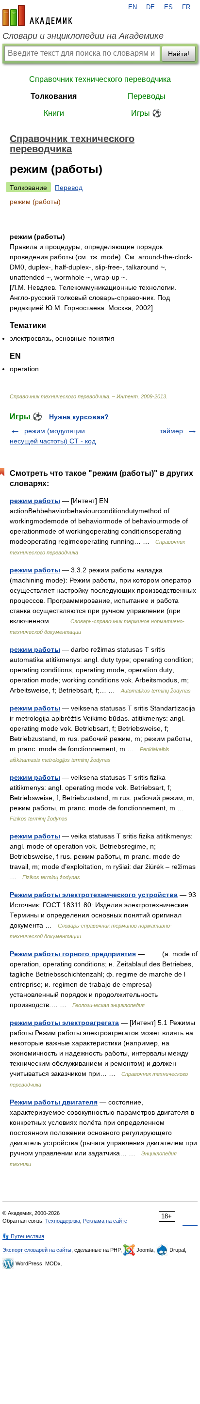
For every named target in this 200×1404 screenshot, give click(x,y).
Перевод (69, 187)
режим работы (35, 501)
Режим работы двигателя (54, 1102)
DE (150, 7)
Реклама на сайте (105, 1221)
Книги (54, 113)
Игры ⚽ (146, 113)
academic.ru (37, 15)
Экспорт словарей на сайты (36, 1250)
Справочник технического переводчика (100, 79)
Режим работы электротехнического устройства (94, 895)
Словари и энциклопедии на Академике (83, 36)
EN (132, 7)
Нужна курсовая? (79, 417)
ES (168, 7)
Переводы (147, 96)
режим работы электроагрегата (64, 1022)
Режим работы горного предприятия (73, 954)
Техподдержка (62, 1221)
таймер (171, 431)
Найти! (178, 54)
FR (186, 7)
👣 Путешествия (23, 1236)
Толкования (54, 96)
